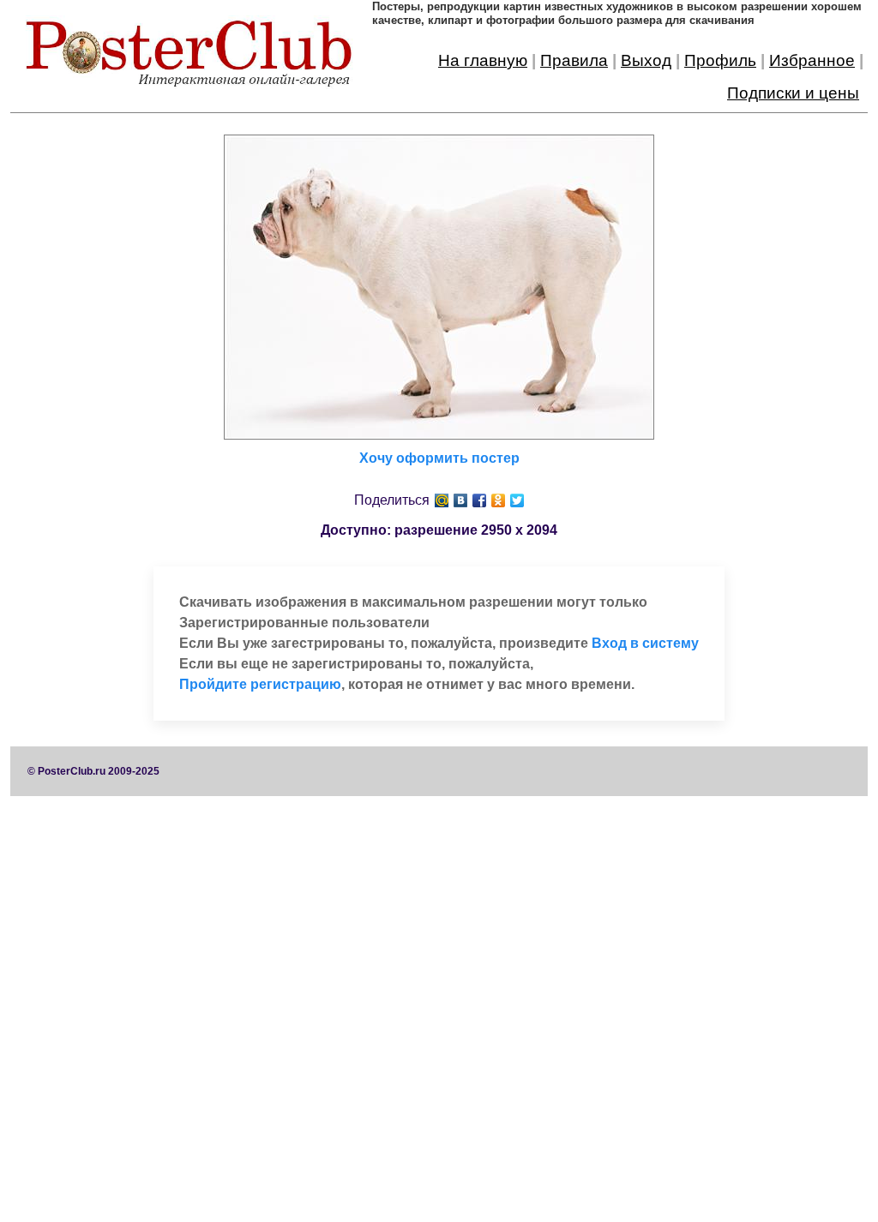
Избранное (812, 60)
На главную (482, 60)
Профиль (720, 60)
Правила (574, 60)
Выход (646, 60)
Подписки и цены (793, 93)
